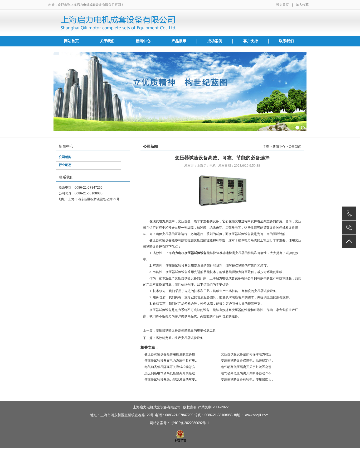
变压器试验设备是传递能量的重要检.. (170, 354)
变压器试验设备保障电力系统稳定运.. (247, 360)
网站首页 (71, 41)
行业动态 (65, 165)
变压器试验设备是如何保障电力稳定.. (247, 354)
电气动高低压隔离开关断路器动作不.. (247, 373)
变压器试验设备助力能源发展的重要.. (170, 379)
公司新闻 (65, 157)
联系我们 (286, 41)
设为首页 (282, 5)
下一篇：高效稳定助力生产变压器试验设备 (173, 338)
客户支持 (250, 41)
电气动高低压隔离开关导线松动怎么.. (170, 367)
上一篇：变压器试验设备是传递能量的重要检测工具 (179, 330)
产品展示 (179, 41)
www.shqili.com (257, 415)
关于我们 (107, 41)
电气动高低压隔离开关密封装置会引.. (247, 367)
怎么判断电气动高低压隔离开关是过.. (170, 373)
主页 (266, 147)
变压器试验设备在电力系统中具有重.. (170, 360)
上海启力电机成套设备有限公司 (157, 407)
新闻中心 (143, 41)
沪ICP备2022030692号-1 (190, 423)
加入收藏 (302, 5)
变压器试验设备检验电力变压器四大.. (247, 379)
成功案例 (214, 41)
